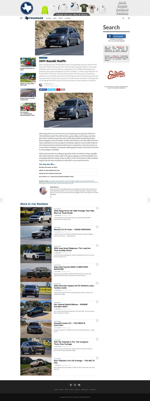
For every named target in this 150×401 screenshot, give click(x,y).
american (78, 181)
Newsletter (84, 389)
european (41, 182)
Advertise (93, 389)
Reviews (48, 18)
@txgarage (53, 194)
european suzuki (49, 182)
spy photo (89, 182)
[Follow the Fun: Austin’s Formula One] (28, 96)
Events (60, 18)
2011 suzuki (52, 181)
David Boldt (58, 309)
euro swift (91, 181)
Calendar (68, 18)
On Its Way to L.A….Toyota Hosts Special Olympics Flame (27, 114)
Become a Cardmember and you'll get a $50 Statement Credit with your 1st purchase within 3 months (116, 58)
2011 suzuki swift (60, 181)
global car (67, 182)
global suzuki (74, 182)
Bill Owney (58, 232)
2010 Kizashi (58, 134)
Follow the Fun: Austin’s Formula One (27, 99)
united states (65, 183)
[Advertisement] (116, 154)
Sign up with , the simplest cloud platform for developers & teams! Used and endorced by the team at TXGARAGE (116, 49)
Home (55, 389)
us (70, 183)
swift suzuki (57, 183)
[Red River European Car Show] (28, 66)
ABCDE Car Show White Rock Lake (27, 84)
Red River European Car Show (27, 69)
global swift (82, 182)
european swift (59, 182)
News (54, 18)
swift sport (49, 183)
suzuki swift (42, 183)
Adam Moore (49, 83)
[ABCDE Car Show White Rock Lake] (28, 82)
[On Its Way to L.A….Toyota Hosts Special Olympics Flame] (28, 110)
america (73, 181)
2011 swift (67, 181)
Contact (77, 389)
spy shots (95, 182)
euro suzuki (84, 181)
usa (72, 183)
